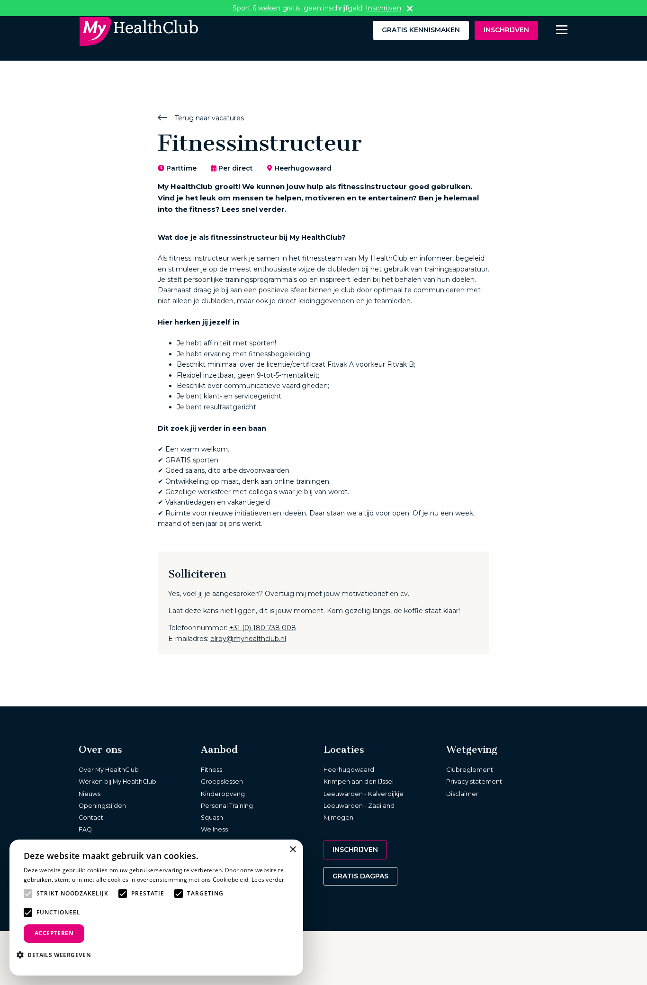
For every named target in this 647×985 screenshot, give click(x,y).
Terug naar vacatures (208, 118)
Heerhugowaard (349, 769)
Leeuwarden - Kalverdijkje (364, 793)
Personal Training (227, 805)
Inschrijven (506, 30)
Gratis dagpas (360, 876)
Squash (212, 817)
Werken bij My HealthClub (117, 781)
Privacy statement (474, 781)
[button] (57, 954)
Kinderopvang (223, 793)
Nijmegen (338, 817)
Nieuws (89, 793)
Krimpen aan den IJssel (359, 781)
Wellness (214, 829)
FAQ (85, 829)
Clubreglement (469, 769)
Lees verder (268, 880)
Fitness (211, 769)
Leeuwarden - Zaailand (359, 805)
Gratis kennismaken (421, 30)
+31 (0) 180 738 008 (262, 628)
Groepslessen (222, 781)
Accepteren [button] (54, 933)
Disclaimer (462, 793)
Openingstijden (102, 805)
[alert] (156, 908)
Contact (91, 817)
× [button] (292, 849)
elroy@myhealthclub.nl (248, 638)
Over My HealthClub (109, 769)
